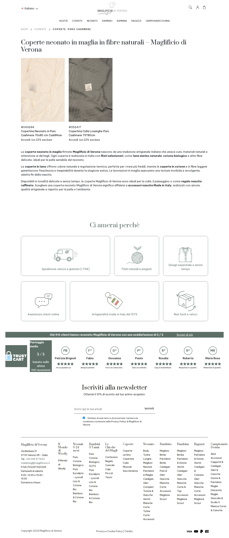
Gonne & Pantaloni (216, 480)
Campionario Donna (158, 20)
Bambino (107, 20)
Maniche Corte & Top (181, 487)
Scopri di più (185, 334)
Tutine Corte (146, 513)
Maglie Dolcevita (216, 488)
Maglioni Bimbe (181, 452)
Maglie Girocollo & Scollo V (217, 498)
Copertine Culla (128, 460)
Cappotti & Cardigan (217, 464)
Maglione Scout (165, 497)
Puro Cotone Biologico (78, 461)
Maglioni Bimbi (164, 452)
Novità (63, 20)
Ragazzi (136, 20)
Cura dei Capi (109, 467)
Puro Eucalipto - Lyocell (78, 473)
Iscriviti (149, 408)
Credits (129, 531)
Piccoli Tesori (109, 475)
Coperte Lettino (127, 452)
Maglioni (198, 450)
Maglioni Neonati (147, 464)
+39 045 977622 (35, 459)
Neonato (92, 20)
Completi (148, 487)
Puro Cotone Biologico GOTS (94, 460)
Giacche (164, 478)
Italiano (29, 8)
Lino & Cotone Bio (77, 485)
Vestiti (146, 499)
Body (146, 450)
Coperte (77, 20)
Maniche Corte (148, 505)
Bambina (122, 20)
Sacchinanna (130, 470)
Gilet (145, 483)
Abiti (213, 453)
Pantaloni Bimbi (165, 460)
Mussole (127, 466)
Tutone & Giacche (148, 493)
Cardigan (148, 478)
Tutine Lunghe (147, 456)
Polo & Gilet (163, 472)
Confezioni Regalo (111, 459)
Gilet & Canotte (215, 472)
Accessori (148, 519)
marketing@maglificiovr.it (35, 463)
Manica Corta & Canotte (218, 508)
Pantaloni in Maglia (148, 472)
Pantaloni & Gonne (182, 460)
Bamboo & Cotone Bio (78, 497)
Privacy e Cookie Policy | (110, 531)
